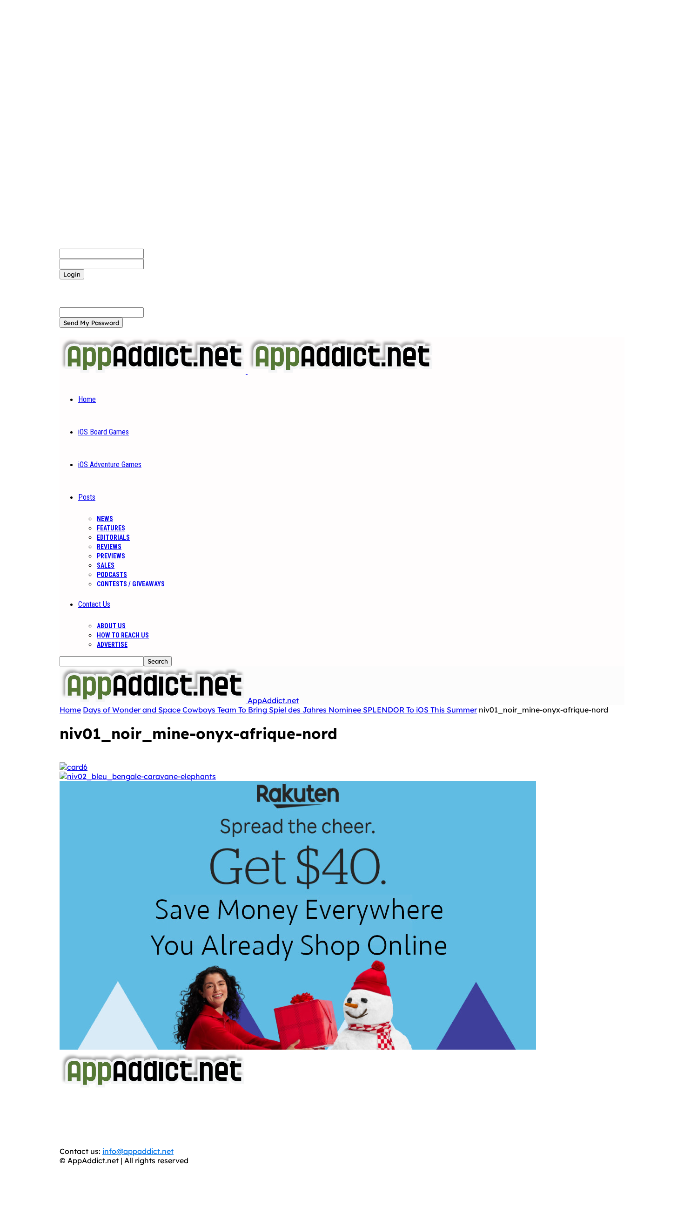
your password (170, 263)
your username (171, 253)
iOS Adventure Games (109, 464)
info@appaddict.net (138, 1151)
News (105, 518)
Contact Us (94, 604)
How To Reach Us (123, 635)
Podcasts (112, 574)
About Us (111, 626)
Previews (111, 556)
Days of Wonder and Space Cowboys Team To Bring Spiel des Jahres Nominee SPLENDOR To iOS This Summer (280, 709)
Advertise (112, 644)
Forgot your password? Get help (117, 284)
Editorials (113, 537)
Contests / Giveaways (131, 584)
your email (162, 312)
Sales (105, 565)
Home (87, 399)
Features (111, 528)
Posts (86, 497)
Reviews (109, 546)
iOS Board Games (103, 431)
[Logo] (154, 371)
